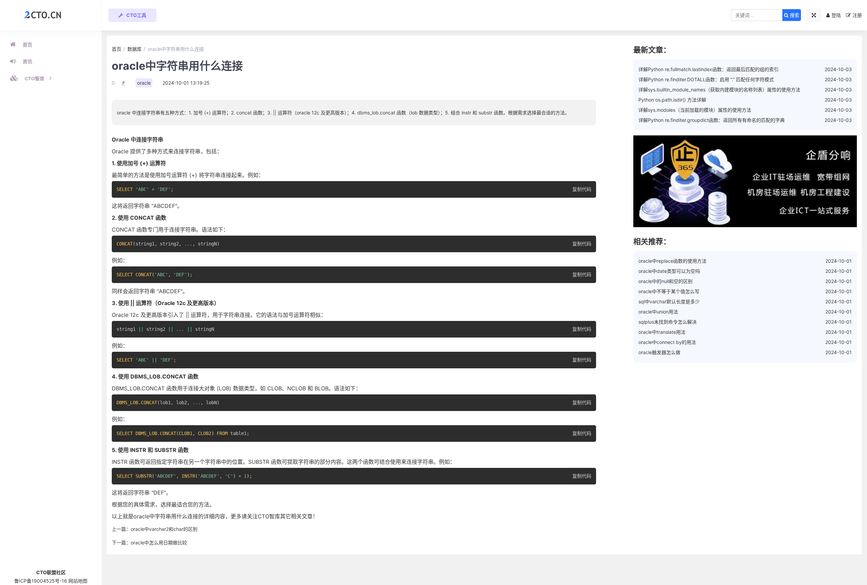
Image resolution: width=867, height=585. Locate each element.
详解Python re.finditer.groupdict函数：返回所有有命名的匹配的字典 (711, 120)
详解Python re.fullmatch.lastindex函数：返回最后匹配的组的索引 (708, 69)
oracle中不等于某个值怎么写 (668, 291)
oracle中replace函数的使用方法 (672, 261)
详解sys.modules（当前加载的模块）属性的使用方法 (694, 110)
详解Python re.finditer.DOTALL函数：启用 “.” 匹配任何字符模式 (706, 79)
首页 (27, 44)
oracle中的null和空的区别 (665, 281)
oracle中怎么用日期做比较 (159, 542)
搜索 (793, 15)
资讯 (27, 61)
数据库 (134, 49)
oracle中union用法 (658, 312)
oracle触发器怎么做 (659, 352)
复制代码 (581, 189)
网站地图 (77, 581)
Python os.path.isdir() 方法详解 (672, 100)
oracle (144, 83)
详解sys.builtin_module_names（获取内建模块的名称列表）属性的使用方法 (719, 89)
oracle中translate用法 (661, 332)
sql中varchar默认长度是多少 (669, 301)
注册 (857, 15)
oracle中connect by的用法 (667, 342)
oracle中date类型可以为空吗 (669, 271)
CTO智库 (34, 78)
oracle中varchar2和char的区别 (164, 529)
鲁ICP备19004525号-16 (40, 581)
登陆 (836, 15)
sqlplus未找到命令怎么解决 (667, 322)
